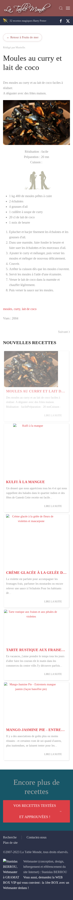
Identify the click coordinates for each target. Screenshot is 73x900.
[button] (61, 8)
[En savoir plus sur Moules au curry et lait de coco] (31, 369)
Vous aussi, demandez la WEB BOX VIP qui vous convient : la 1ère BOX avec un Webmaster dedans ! (36, 883)
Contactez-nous (36, 837)
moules (7, 309)
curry (17, 309)
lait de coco (29, 309)
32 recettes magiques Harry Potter (28, 20)
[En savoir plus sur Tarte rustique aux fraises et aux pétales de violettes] (31, 628)
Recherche (10, 837)
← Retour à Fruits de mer (22, 37)
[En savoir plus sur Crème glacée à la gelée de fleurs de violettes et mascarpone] (31, 541)
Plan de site (10, 842)
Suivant (63, 331)
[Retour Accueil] (27, 8)
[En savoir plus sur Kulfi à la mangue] (31, 451)
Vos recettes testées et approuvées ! (34, 811)
